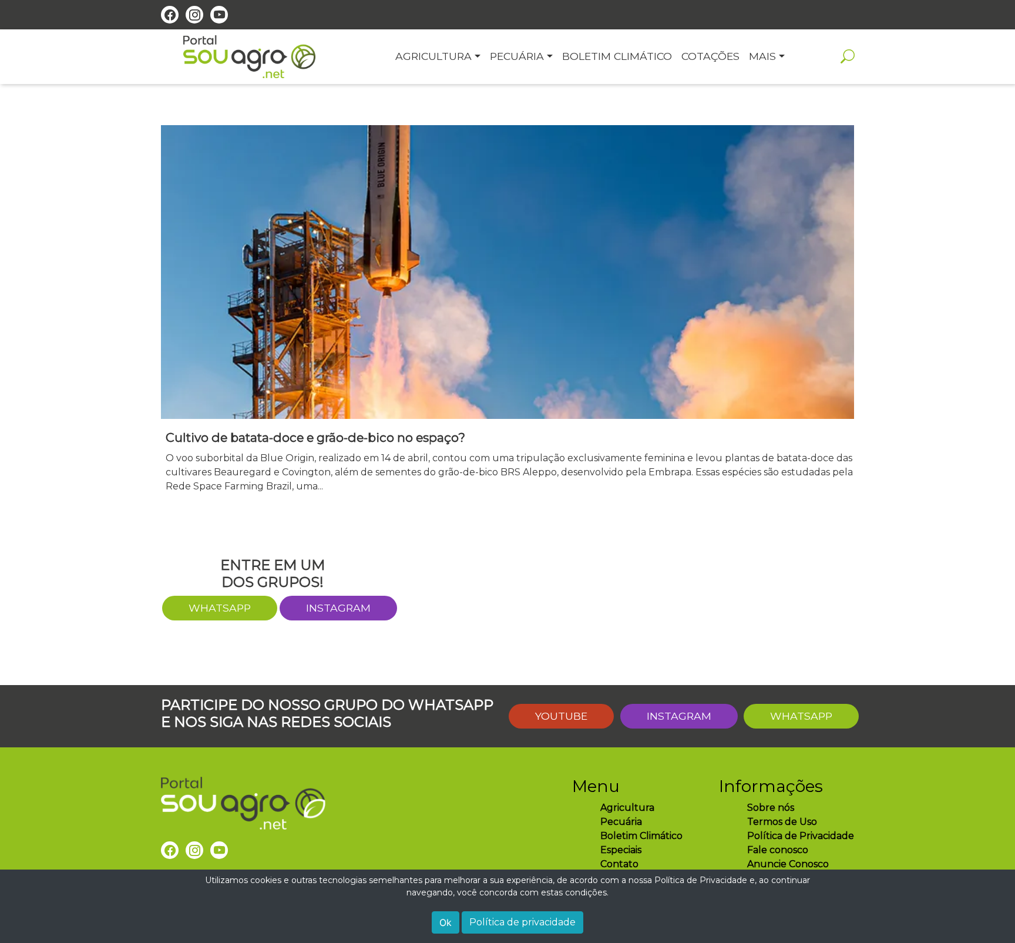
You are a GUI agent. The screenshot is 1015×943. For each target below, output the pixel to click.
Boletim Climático (641, 835)
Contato (619, 864)
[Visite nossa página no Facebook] (170, 15)
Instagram (338, 608)
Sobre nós (770, 807)
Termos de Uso (782, 821)
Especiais (620, 849)
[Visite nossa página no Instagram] (194, 15)
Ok (445, 922)
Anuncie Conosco (788, 864)
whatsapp (220, 608)
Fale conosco (777, 849)
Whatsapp (801, 716)
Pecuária (621, 821)
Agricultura (627, 807)
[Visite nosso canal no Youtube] (219, 15)
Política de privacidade (522, 922)
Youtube (561, 716)
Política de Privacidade (800, 835)
